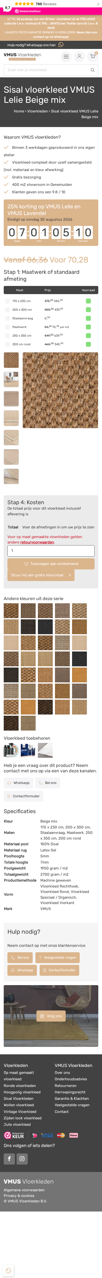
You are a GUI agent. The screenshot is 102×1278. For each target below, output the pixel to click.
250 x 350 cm (21, 335)
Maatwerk (19, 327)
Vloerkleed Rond (54, 891)
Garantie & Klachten (72, 1098)
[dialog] (8, 1270)
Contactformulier (26, 796)
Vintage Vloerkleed (20, 1111)
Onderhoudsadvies (71, 1079)
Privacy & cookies (19, 1195)
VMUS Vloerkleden (73, 1065)
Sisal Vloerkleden (18, 1098)
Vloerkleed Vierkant (57, 903)
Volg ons (54, 1016)
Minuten (61, 241)
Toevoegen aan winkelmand (54, 564)
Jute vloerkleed (17, 1124)
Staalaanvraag (22, 318)
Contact (62, 1111)
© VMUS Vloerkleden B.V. (25, 1201)
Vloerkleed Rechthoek (59, 886)
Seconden (83, 241)
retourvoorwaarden (37, 542)
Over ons (62, 1072)
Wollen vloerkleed (19, 1105)
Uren (39, 241)
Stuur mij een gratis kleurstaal (37, 575)
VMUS (45, 909)
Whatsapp (21, 783)
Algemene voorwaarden (24, 1190)
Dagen (17, 241)
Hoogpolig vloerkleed (22, 1092)
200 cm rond (21, 344)
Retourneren (65, 1085)
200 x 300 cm (22, 309)
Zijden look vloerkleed (23, 1118)
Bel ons (50, 783)
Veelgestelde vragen (59, 957)
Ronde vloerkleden (20, 1085)
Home (19, 111)
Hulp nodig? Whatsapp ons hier (31, 45)
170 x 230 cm (21, 301)
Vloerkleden (37, 111)
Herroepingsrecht (70, 1092)
